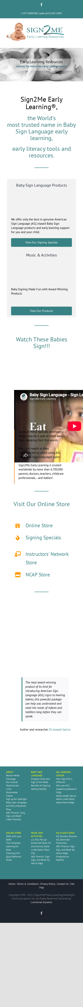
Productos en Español (62, 858)
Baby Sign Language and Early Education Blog (16, 806)
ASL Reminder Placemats (63, 841)
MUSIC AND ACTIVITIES (37, 834)
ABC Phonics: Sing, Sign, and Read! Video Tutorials (15, 816)
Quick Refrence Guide (13, 858)
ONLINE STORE (13, 832)
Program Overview (40, 778)
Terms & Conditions (27, 884)
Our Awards (12, 782)
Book (8, 849)
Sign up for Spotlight (16, 798)
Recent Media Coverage (13, 777)
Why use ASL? (63, 785)
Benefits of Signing (40, 785)
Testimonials (12, 785)
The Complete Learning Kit (13, 844)
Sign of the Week (39, 782)
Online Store (39, 525)
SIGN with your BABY (13, 838)
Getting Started (38, 788)
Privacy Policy (47, 884)
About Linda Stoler (65, 798)
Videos (9, 795)
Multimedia (12, 792)
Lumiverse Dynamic (41, 902)
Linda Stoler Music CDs (40, 851)
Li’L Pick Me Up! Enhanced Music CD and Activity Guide (41, 843)
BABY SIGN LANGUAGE (36, 773)
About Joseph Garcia (66, 795)
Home (11, 884)
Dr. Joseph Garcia (59, 729)
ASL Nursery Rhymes (66, 836)
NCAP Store (38, 574)
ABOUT (9, 771)
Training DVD (13, 853)
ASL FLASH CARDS (65, 832)
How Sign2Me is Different (64, 780)
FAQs (58, 792)
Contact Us (62, 884)
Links (8, 788)
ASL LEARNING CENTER (63, 773)
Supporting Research (66, 788)
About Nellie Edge (65, 802)
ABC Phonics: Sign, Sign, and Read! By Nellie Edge (40, 860)
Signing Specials (43, 537)
